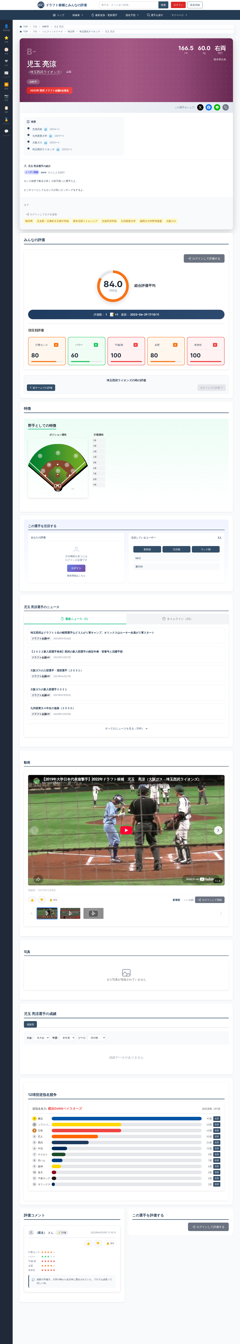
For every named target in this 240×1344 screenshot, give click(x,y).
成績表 (30, 1024)
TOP (25, 26)
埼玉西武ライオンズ (89, 31)
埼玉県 (71, 31)
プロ (35, 26)
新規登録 (195, 5)
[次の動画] (218, 830)
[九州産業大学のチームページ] (50, 136)
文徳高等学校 (109, 221)
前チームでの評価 (42, 387)
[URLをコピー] (225, 107)
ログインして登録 (212, 899)
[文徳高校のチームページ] (45, 129)
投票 (217, 1118)
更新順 (147, 549)
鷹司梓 (139, 566)
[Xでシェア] (200, 107)
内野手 (45, 26)
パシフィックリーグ (52, 31)
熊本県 (29, 221)
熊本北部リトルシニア (85, 221)
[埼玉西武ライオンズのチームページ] (58, 149)
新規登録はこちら (76, 575)
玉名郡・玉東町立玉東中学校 (53, 221)
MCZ (138, 558)
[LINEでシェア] (217, 107)
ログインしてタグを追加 (43, 214)
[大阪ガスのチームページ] (45, 143)
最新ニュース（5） (77, 619)
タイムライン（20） (180, 619)
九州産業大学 (39, 135)
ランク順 (206, 549)
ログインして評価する (206, 258)
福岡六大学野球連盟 (151, 221)
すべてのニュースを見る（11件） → (126, 728)
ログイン (178, 5)
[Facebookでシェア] (209, 107)
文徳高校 (37, 129)
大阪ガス (37, 142)
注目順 (176, 549)
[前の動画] (34, 830)
